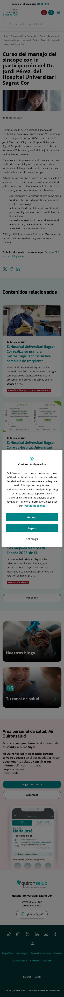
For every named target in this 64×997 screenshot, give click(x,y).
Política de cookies (34, 505)
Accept (32, 517)
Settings (32, 539)
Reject (32, 528)
